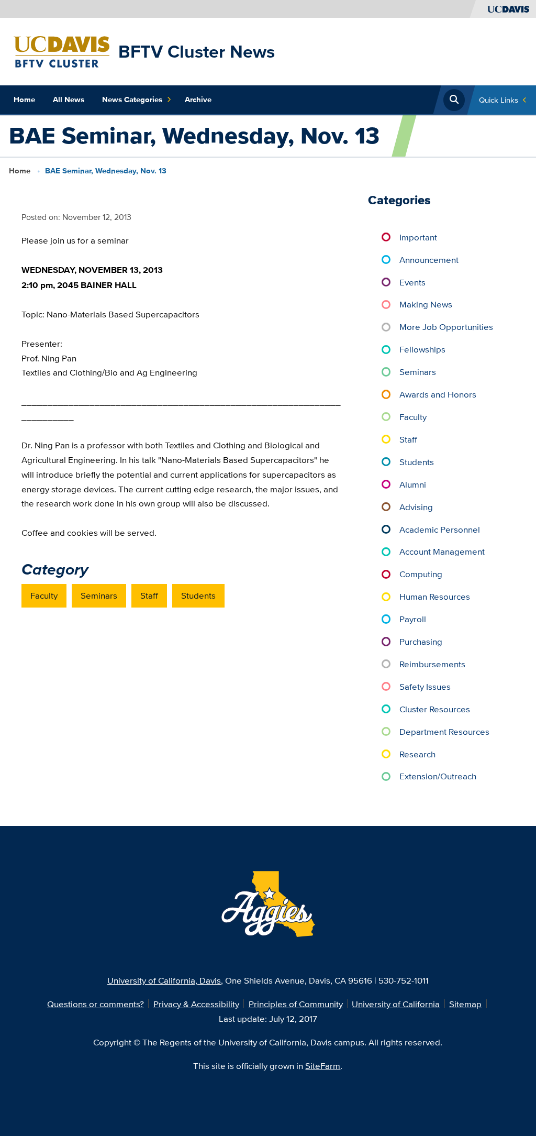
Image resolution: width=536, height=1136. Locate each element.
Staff (149, 595)
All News (68, 99)
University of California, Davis (164, 980)
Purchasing (420, 641)
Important (418, 237)
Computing (420, 573)
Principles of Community (296, 1003)
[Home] (61, 50)
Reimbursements (432, 663)
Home (24, 99)
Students (198, 595)
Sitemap (465, 1003)
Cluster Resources (434, 708)
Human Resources (434, 596)
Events (412, 282)
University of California (396, 1003)
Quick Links (498, 99)
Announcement (429, 259)
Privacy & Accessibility (196, 1003)
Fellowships (422, 349)
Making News (425, 304)
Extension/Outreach (437, 775)
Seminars (99, 595)
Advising (416, 506)
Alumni (412, 484)
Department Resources (444, 731)
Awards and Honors (437, 394)
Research (417, 753)
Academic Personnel (439, 529)
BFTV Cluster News (196, 51)
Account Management (442, 551)
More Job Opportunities (446, 326)
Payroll (412, 618)
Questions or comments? (95, 1003)
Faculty (44, 595)
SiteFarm (322, 1065)
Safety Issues (425, 686)
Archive (198, 99)
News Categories (132, 99)
